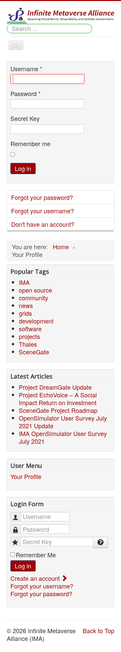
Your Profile (25, 476)
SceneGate (34, 351)
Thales (28, 344)
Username (26, 69)
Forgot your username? (42, 210)
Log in (23, 168)
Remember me (30, 143)
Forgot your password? (42, 197)
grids (25, 313)
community (33, 297)
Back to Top (98, 630)
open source (35, 290)
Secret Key (25, 118)
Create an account (36, 578)
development (36, 320)
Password (25, 93)
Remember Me (36, 555)
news (26, 305)
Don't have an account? (42, 224)
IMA (24, 282)
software (30, 328)
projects (29, 336)
